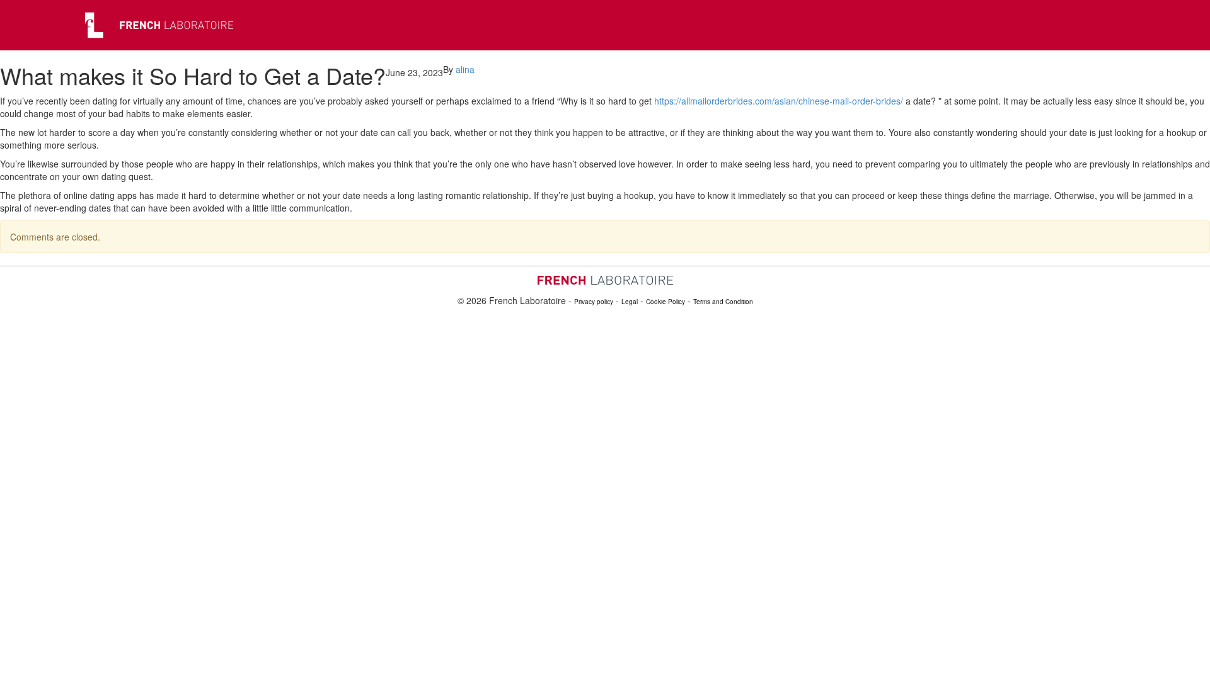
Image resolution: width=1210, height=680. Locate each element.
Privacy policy (593, 301)
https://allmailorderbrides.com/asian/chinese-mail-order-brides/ (778, 100)
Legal (629, 301)
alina (465, 69)
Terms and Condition (723, 301)
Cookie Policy (665, 301)
